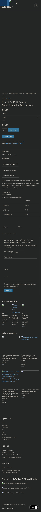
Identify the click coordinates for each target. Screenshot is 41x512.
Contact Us (5, 439)
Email (6, 277)
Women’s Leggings (7, 450)
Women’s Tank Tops (8, 452)
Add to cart (13, 130)
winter (20, 143)
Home (3, 93)
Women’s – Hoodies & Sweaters (11, 457)
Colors (4, 113)
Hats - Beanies (10, 93)
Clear (3, 120)
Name (6, 269)
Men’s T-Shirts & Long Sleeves (11, 470)
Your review (8, 257)
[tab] (20, 151)
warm (16, 143)
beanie (6, 143)
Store (3, 430)
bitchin (10, 143)
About (4, 434)
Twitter (21, 492)
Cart (3, 432)
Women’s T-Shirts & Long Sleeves (12, 455)
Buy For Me (8, 136)
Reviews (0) (5, 158)
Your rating (8, 252)
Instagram (24, 483)
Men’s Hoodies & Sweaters (10, 472)
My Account (5, 427)
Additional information (9, 155)
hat (13, 143)
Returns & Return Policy (9, 437)
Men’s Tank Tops (7, 468)
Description (5, 151)
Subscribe (5, 425)
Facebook (28, 488)
